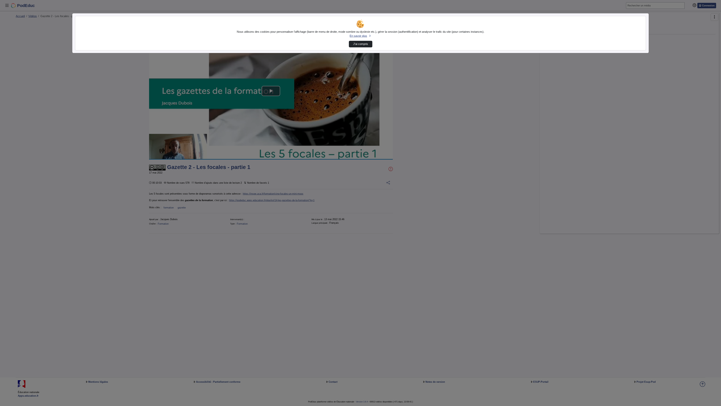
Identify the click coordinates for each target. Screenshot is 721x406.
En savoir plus (358, 35)
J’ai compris (360, 43)
